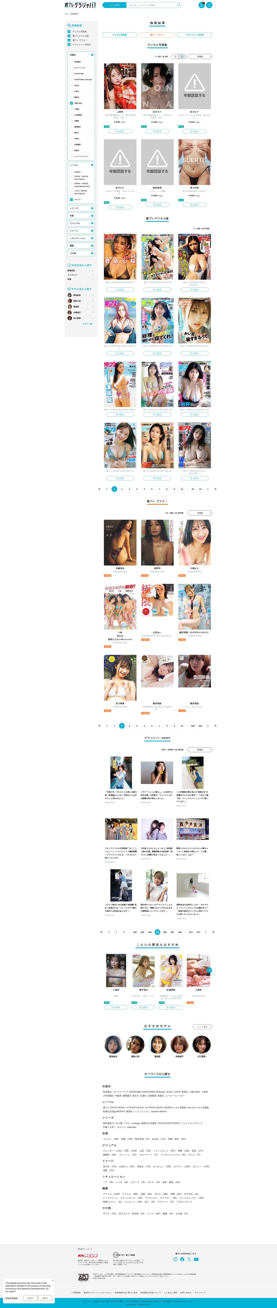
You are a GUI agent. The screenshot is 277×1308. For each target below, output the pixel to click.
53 (193, 489)
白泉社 (76, 138)
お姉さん (127, 1166)
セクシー (202, 1166)
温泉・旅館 (172, 1182)
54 (200, 489)
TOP (66, 14)
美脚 (184, 1151)
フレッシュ (128, 1154)
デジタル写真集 (80, 31)
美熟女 (144, 1166)
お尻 (146, 1151)
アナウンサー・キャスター (161, 1198)
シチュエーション (78, 238)
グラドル (112, 1194)
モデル (161, 1194)
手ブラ (110, 1213)
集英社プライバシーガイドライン (98, 1293)
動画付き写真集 (149, 1123)
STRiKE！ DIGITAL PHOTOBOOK (81, 177)
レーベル (74, 165)
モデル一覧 (87, 324)
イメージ (74, 231)
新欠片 (76, 133)
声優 (176, 1194)
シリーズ (74, 208)
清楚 (109, 1170)
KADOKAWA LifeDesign (83, 79)
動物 (168, 1213)
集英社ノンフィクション (138, 1111)
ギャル (195, 1154)
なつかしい (162, 1166)
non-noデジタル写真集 (198, 1107)
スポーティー (149, 1154)
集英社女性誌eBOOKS (114, 1111)
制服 (127, 1139)
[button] (209, 971)
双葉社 (76, 150)
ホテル (154, 1182)
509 (200, 726)
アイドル (130, 1194)
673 (191, 932)
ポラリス (121, 1127)
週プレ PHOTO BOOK (114, 1107)
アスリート (166, 1202)
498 (180, 932)
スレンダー (113, 1151)
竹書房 (76, 121)
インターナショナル (173, 1154)
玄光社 (76, 85)
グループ (138, 1182)
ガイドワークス (79, 68)
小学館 (76, 109)
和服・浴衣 (177, 1139)
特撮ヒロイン (113, 1202)
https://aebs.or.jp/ (99, 1278)
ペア (109, 1182)
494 (150, 932)
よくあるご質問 (170, 1293)
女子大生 (192, 1194)
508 (193, 726)
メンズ (154, 1213)
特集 (69, 279)
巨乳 (131, 1151)
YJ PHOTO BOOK (135, 1107)
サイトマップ (200, 1293)
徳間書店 (77, 127)
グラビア (77, 199)
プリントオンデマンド (192, 1123)
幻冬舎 (76, 91)
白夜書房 (77, 144)
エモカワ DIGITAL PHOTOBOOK (80, 192)
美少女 (110, 1166)
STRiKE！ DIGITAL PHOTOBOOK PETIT (82, 185)
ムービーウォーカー (81, 156)
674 (198, 932)
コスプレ (111, 1139)
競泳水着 (143, 1139)
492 (135, 932)
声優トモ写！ (109, 1127)
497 (172, 932)
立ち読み (120, 131)
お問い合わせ (185, 1293)
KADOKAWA (79, 73)
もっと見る (202, 1027)
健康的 (110, 1154)
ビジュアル (75, 223)
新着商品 (71, 270)
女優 (147, 1194)
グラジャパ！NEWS (82, 44)
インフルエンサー (192, 1198)
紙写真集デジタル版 (112, 1123)
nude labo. (132, 1127)
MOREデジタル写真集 (175, 1107)
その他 (73, 253)
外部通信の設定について (150, 1293)
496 (165, 932)
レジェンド (134, 1202)
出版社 (73, 55)
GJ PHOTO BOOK (154, 1107)
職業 (72, 246)
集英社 (76, 97)
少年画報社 (78, 115)
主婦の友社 (78, 103)
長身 (198, 1151)
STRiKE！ (78, 172)
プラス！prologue (132, 1123)
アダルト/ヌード (184, 1202)
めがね (159, 1139)
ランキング (72, 275)
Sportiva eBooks (159, 1111)
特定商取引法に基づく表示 (126, 1293)
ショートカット (165, 1151)
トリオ (122, 1182)
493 (142, 932)
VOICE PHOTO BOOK (169, 1123)
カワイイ (183, 1166)
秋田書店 (77, 62)
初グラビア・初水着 (132, 1213)
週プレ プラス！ (80, 40)
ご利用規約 (76, 1293)
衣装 (72, 216)
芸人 (150, 1202)
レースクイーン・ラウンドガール (123, 1198)
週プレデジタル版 (81, 36)
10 (182, 489)
